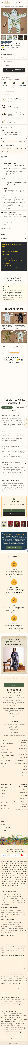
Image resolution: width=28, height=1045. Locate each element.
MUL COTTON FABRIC (7, 942)
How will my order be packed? (10, 480)
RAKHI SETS (23, 898)
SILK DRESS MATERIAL (18, 976)
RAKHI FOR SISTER (15, 902)
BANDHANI (17, 922)
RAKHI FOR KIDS (6, 900)
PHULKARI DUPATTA (7, 1002)
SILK (16, 930)
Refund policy (19, 847)
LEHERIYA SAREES (6, 994)
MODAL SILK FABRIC (11, 950)
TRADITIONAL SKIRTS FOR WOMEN (10, 1036)
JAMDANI (18, 924)
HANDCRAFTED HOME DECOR (9, 1020)
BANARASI (8, 932)
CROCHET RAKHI (5, 896)
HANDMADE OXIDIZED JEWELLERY (10, 1032)
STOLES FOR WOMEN (20, 1000)
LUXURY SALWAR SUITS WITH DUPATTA (11, 1014)
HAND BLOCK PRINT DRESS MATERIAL (11, 970)
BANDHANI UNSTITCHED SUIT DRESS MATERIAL (14, 978)
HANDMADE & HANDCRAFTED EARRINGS (12, 1030)
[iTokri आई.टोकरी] (7, 2)
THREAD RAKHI (15, 898)
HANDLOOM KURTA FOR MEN (15, 1026)
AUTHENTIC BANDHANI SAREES (9, 988)
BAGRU (8, 930)
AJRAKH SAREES (21, 986)
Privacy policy (9, 849)
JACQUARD (4, 924)
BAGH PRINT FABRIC (6, 940)
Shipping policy (9, 851)
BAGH (12, 930)
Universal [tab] (6, 407)
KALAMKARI (4, 922)
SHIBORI (15, 928)
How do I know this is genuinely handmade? (11, 463)
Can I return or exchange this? (10, 432)
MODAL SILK (4, 928)
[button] (2, 2)
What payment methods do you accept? (11, 447)
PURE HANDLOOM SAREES (8, 986)
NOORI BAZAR (10, 92)
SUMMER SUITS (15, 912)
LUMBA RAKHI (15, 900)
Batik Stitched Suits (14, 644)
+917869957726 (8, 256)
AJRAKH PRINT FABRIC (16, 938)
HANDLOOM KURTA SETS (8, 1016)
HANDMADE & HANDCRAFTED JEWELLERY (12, 1028)
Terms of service (19, 849)
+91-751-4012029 (18, 260)
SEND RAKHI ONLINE (18, 894)
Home (2, 6)
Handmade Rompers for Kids (7, 6)
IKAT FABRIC (9, 946)
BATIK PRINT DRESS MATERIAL (16, 968)
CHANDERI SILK (19, 926)
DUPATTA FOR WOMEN (7, 1000)
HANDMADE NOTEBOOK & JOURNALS (11, 1034)
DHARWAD (4, 926)
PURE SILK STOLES (6, 1008)
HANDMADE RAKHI (6, 894)
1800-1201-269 (12, 728)
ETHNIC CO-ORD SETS (15, 1018)
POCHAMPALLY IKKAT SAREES (14, 992)
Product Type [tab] (20, 407)
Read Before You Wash (14, 547)
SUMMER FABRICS (6, 910)
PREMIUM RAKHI (15, 896)
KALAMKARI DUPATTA (13, 1004)
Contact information (19, 851)
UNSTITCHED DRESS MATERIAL (9, 958)
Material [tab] (14, 410)
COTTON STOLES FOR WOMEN (15, 1006)
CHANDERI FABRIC (19, 942)
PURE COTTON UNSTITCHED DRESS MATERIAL (14, 980)
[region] (14, 293)
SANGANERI (11, 924)
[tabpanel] (14, 659)
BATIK (10, 928)
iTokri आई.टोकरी (10, 847)
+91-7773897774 (9, 260)
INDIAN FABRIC (5, 938)
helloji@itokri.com (9, 265)
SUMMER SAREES (16, 910)
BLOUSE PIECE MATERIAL (19, 1038)
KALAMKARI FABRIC (19, 946)
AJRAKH (11, 922)
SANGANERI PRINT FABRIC (8, 948)
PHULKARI (11, 926)
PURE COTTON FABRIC (19, 940)
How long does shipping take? (10, 415)
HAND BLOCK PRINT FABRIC (8, 944)
